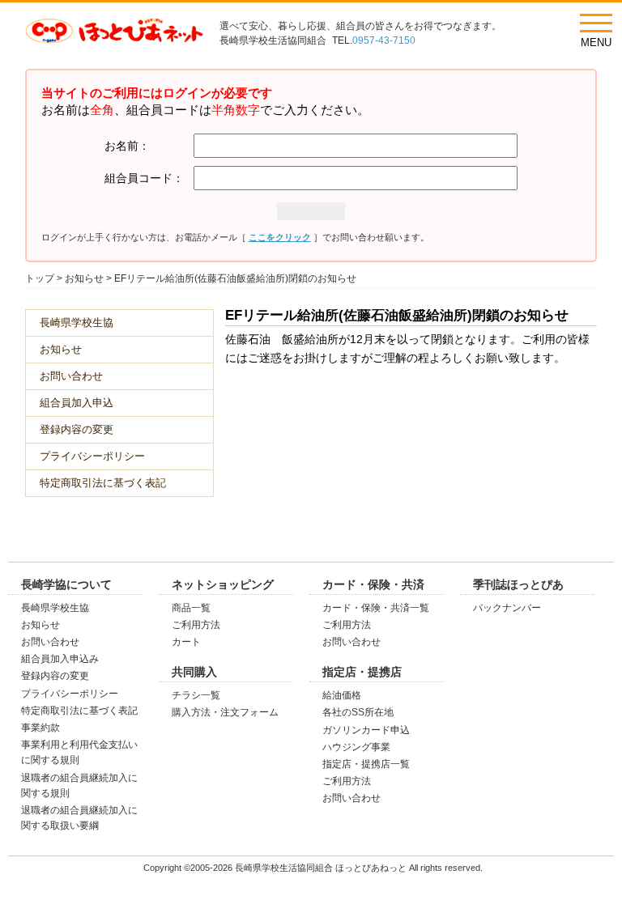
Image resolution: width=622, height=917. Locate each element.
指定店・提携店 (362, 671)
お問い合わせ (71, 376)
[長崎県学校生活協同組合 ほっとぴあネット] (114, 34)
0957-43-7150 (383, 40)
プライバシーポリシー (92, 456)
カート (186, 641)
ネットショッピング (223, 584)
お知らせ (84, 278)
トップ (39, 278)
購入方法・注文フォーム (225, 712)
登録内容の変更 (76, 429)
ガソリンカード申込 (366, 730)
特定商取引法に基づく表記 (103, 483)
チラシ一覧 (196, 695)
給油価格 (341, 695)
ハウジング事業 (356, 747)
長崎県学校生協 (76, 322)
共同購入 (194, 671)
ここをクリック (280, 237)
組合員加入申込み (60, 658)
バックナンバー (507, 607)
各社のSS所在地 (358, 712)
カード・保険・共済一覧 (375, 607)
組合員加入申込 (76, 403)
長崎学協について (66, 584)
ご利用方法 (196, 624)
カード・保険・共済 (373, 584)
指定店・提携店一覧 (366, 764)
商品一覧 (191, 607)
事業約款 (40, 727)
